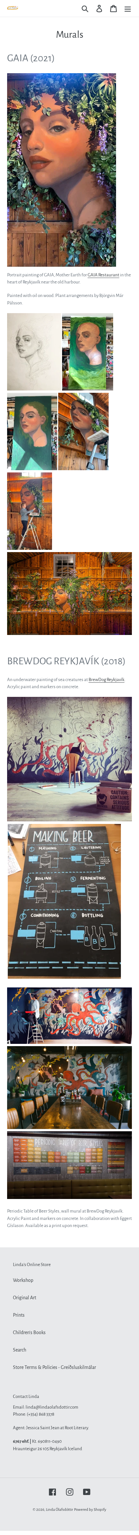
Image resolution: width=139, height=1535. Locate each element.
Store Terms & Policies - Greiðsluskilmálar (54, 1367)
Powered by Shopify (90, 1510)
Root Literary (76, 1427)
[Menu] (128, 8)
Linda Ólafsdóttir (59, 1510)
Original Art (24, 1297)
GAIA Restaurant (103, 274)
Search (19, 1349)
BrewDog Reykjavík (106, 679)
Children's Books (29, 1332)
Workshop (23, 1280)
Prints (19, 1315)
